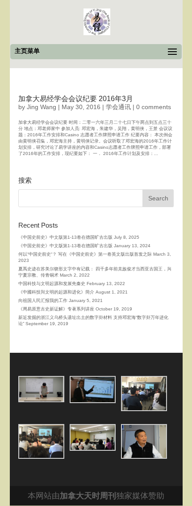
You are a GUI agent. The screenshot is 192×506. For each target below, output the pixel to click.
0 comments (153, 106)
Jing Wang (41, 106)
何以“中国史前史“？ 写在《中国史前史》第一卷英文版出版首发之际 (85, 254)
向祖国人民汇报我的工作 (42, 300)
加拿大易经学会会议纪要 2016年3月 (75, 98)
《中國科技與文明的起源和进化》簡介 (56, 292)
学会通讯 (118, 106)
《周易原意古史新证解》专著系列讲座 (56, 308)
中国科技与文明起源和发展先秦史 (51, 283)
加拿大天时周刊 (88, 495)
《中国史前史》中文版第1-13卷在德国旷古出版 (65, 237)
